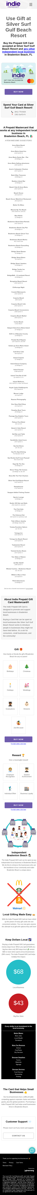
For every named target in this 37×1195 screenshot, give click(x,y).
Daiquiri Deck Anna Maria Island (18, 328)
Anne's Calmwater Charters (18, 169)
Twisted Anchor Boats (18, 551)
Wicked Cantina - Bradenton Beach (18, 569)
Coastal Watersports (18, 292)
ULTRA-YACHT (18, 563)
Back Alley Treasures (18, 175)
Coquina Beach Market (19, 316)
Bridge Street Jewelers (18, 263)
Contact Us (18, 1136)
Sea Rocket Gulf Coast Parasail (18, 458)
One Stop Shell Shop (18, 404)
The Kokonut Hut (19, 515)
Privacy (11, 1162)
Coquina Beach (18, 298)
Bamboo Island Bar (18, 181)
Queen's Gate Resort (18, 428)
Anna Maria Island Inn (18, 151)
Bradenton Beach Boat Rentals (18, 221)
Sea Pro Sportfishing (18, 452)
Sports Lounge (18, 497)
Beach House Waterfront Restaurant (18, 199)
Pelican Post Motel (18, 422)
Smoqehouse (18, 486)
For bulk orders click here (18, 744)
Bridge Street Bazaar (18, 251)
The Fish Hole (18, 509)
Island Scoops (18, 369)
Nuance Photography (18, 399)
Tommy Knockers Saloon (18, 527)
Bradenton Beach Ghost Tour (18, 233)
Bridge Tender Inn (18, 269)
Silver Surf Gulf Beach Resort (18, 480)
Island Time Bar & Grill (18, 375)
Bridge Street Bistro (18, 257)
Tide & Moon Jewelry (18, 521)
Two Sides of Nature (19, 557)
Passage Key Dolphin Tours (18, 416)
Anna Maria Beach (18, 145)
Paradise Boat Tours (18, 410)
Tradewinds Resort (18, 545)
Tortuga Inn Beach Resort (19, 539)
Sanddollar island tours (18, 440)
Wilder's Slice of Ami (18, 575)
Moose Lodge (18, 393)
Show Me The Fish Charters (18, 476)
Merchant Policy (7, 1165)
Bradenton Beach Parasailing (18, 245)
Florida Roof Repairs (18, 340)
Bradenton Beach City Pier (18, 227)
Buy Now (18, 92)
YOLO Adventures (18, 581)
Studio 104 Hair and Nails (18, 503)
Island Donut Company (18, 364)
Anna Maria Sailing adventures (18, 163)
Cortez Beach (18, 322)
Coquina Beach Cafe (18, 304)
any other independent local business (18, 50)
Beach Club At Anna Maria (18, 187)
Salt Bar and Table (18, 434)
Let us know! (29, 588)
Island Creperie (18, 358)
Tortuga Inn (18, 533)
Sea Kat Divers (18, 446)
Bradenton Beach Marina (18, 239)
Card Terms (19, 1162)
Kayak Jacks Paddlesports (18, 387)
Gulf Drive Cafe (18, 352)
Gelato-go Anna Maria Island (18, 346)
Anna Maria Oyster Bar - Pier (18, 157)
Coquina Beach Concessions (18, 310)
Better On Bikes (18, 205)
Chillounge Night (18, 287)
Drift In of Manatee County (18, 334)
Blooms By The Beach (18, 210)
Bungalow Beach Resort (18, 281)
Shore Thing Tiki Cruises (18, 470)
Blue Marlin (19, 215)
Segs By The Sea (18, 464)
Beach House (18, 193)
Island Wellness (18, 381)
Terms (4, 1162)
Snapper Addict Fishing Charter (19, 492)
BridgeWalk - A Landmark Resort (18, 275)
